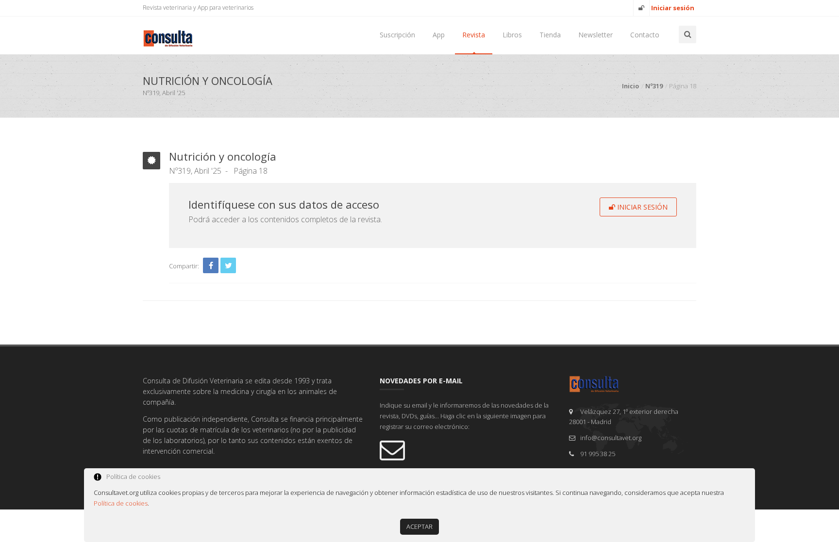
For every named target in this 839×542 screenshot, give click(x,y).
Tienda (550, 34)
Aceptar (419, 526)
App (439, 34)
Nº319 (654, 86)
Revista (473, 34)
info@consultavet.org (610, 437)
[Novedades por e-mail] (467, 449)
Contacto (644, 34)
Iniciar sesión (641, 207)
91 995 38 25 (597, 453)
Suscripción (397, 34)
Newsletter (595, 34)
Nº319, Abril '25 (195, 170)
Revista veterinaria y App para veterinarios (198, 7)
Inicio (630, 86)
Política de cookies (121, 503)
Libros (512, 34)
